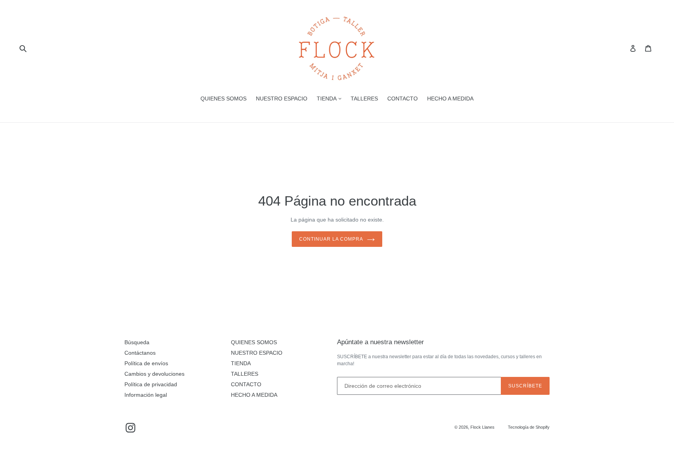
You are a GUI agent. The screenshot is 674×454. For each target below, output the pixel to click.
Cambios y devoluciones (154, 374)
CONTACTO (402, 98)
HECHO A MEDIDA (450, 98)
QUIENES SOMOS (223, 98)
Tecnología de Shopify (529, 427)
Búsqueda (136, 342)
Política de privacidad (150, 384)
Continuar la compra (331, 239)
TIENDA (327, 98)
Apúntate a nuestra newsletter (380, 342)
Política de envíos (146, 363)
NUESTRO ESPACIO (281, 98)
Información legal (145, 395)
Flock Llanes (482, 427)
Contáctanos (140, 353)
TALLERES (364, 98)
